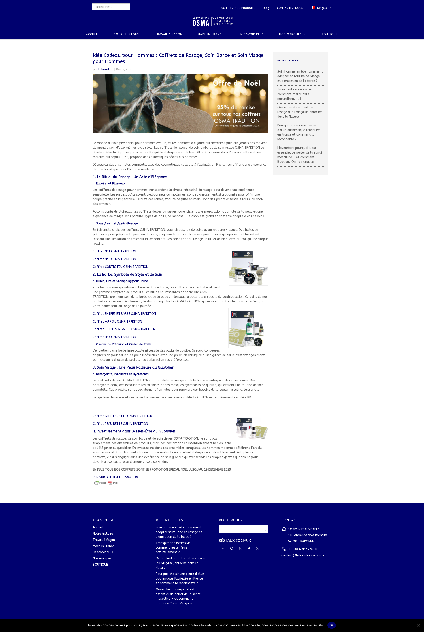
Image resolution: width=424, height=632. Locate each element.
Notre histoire (127, 34)
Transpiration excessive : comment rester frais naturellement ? (295, 94)
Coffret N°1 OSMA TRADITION (114, 251)
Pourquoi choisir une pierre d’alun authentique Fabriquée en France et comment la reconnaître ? (180, 578)
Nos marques (290, 34)
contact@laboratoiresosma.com (305, 555)
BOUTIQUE (330, 34)
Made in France (210, 34)
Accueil (92, 34)
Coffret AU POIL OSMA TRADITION (117, 321)
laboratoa (105, 69)
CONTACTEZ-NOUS (290, 8)
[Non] (418, 625)
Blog (266, 8)
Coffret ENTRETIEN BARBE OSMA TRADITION (124, 314)
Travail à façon (168, 34)
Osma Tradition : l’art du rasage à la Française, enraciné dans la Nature (299, 112)
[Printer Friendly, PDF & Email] (106, 484)
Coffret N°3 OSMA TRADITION (114, 337)
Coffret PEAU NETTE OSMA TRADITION (120, 424)
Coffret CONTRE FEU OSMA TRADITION (120, 267)
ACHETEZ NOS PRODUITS (238, 8)
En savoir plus (251, 34)
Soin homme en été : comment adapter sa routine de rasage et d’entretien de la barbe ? (300, 76)
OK (332, 625)
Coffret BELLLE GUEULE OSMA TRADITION (122, 416)
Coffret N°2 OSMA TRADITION (114, 259)
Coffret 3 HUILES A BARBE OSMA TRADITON (124, 329)
